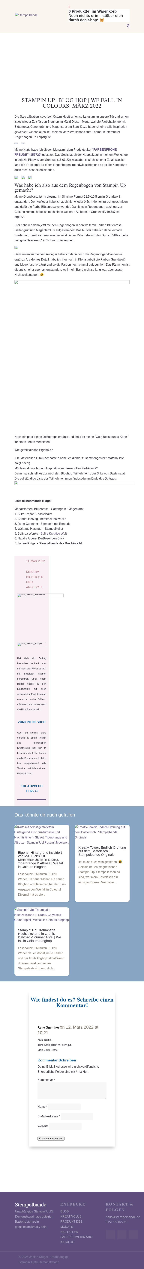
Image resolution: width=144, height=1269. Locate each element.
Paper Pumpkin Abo (76, 1237)
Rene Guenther (48, 1027)
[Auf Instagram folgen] (121, 1234)
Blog (64, 1211)
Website (43, 1126)
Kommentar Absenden (51, 1138)
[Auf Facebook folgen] (110, 1234)
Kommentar (46, 1079)
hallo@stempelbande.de (123, 1217)
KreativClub (71, 1216)
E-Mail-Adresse (49, 1116)
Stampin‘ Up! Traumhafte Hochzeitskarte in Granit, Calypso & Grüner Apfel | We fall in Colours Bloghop (39, 935)
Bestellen (69, 1231)
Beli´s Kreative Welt (53, 533)
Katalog (67, 1242)
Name (42, 1106)
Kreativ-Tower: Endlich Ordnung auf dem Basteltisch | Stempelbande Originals (102, 851)
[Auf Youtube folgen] (133, 1234)
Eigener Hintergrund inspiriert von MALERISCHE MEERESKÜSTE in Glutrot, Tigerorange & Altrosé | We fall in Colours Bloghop (41, 860)
